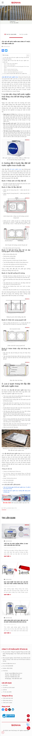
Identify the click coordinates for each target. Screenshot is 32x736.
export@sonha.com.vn (15, 673)
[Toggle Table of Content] (27, 55)
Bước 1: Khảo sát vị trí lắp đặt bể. (11, 63)
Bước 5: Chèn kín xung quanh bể (11, 70)
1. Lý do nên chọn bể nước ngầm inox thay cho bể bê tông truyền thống (16, 58)
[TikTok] (9, 709)
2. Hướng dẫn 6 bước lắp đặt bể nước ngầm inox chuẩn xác (16, 61)
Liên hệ (5, 689)
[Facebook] (28, 719)
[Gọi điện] (28, 715)
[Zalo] (28, 724)
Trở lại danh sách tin (10, 508)
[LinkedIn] (13, 709)
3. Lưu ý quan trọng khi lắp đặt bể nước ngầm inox (15, 73)
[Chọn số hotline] (28, 728)
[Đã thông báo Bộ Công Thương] (16, 715)
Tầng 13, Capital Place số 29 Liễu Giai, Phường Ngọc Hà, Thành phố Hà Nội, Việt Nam (16, 653)
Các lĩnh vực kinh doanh (9, 687)
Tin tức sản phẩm (14, 22)
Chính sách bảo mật (8, 698)
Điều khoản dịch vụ (8, 700)
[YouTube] (6, 709)
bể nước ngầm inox (15, 169)
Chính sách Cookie (7, 702)
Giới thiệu (5, 685)
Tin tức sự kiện (23, 34)
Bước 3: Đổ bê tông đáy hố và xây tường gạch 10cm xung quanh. (16, 67)
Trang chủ (12, 21)
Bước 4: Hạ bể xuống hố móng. (10, 69)
